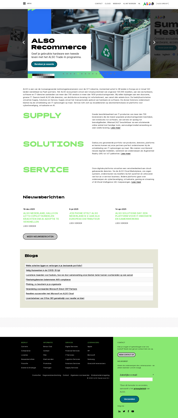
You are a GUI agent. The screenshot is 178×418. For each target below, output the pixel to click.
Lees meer (115, 128)
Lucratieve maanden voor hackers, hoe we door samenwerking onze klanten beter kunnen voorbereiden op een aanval (79, 275)
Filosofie (24, 363)
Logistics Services (72, 359)
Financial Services (72, 351)
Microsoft (91, 355)
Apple (90, 346)
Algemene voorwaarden (80, 375)
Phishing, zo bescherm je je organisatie (43, 284)
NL (139, 3)
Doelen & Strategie (28, 368)
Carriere (24, 346)
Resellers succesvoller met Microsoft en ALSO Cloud (50, 293)
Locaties (24, 355)
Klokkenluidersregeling (100, 375)
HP (89, 351)
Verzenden (129, 399)
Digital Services (71, 346)
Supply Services (71, 368)
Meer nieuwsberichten (40, 236)
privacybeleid (140, 388)
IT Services (69, 355)
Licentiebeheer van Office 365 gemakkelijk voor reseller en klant (55, 298)
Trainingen (47, 368)
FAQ (44, 355)
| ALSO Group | (162, 3)
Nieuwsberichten (28, 359)
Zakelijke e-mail (128, 375)
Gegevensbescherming (52, 375)
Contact (98, 3)
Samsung (91, 359)
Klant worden (48, 359)
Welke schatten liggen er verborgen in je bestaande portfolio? (54, 265)
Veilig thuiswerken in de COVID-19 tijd (43, 270)
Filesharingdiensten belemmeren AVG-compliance (48, 279)
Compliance (26, 351)
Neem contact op (126, 355)
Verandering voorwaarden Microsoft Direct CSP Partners (51, 289)
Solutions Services (72, 363)
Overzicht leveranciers (97, 363)
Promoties (47, 363)
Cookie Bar (36, 375)
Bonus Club (47, 346)
